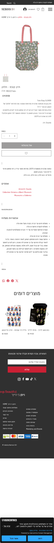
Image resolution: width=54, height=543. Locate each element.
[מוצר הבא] (6, 314)
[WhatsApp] (4, 281)
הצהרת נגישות (7, 428)
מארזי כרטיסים (31, 419)
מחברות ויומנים (31, 416)
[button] (42, 9)
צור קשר (6, 415)
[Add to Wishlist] (26, 153)
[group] (27, 323)
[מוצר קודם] (47, 314)
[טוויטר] (17, 281)
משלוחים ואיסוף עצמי (10, 408)
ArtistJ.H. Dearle (25, 189)
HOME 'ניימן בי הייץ (9, 404)
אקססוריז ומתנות (32, 412)
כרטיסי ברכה (30, 426)
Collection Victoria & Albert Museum (17, 192)
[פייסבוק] (8, 281)
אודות (5, 418)
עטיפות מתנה (30, 422)
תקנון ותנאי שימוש (9, 422)
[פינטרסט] (12, 281)
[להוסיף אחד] (14, 136)
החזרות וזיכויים (8, 411)
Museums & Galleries (22, 195)
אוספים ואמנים (31, 409)
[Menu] (50, 9)
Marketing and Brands (34, 429)
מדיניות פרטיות (8, 425)
